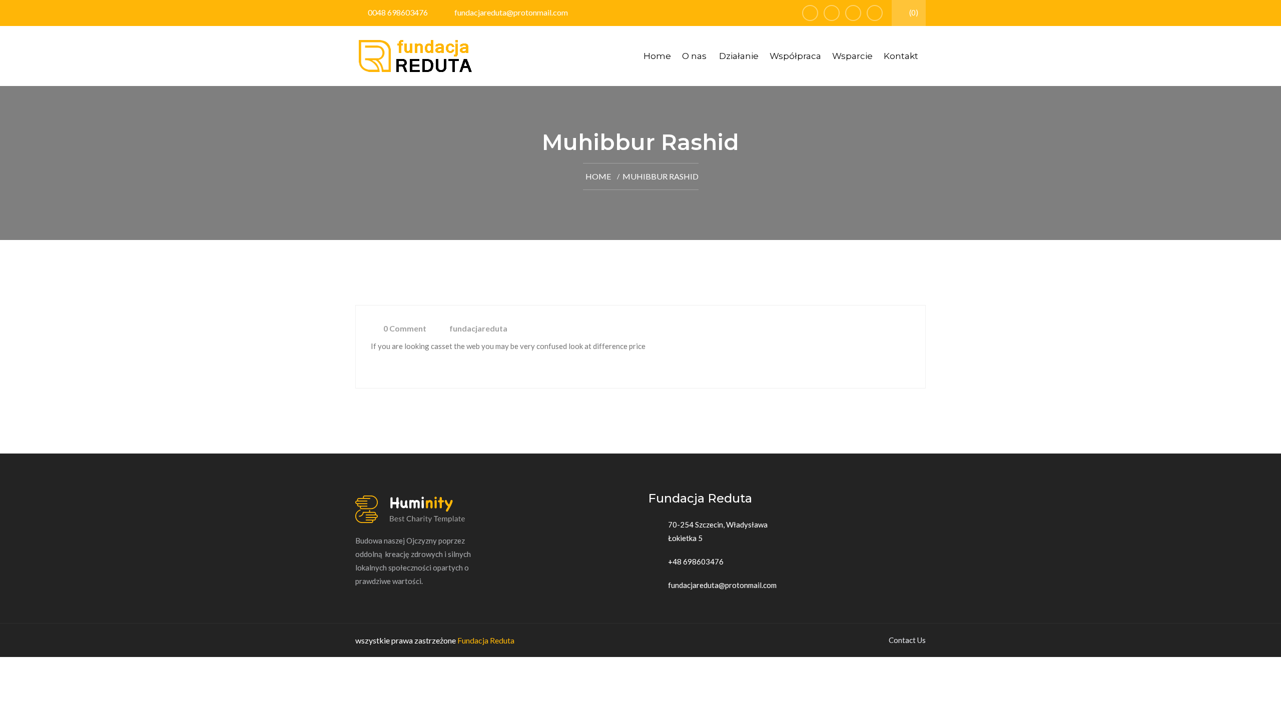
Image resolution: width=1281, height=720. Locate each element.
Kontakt (901, 56)
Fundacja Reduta (485, 640)
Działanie (739, 56)
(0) (913, 12)
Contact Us (907, 640)
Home (657, 56)
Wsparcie (852, 56)
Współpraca (795, 56)
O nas (694, 56)
